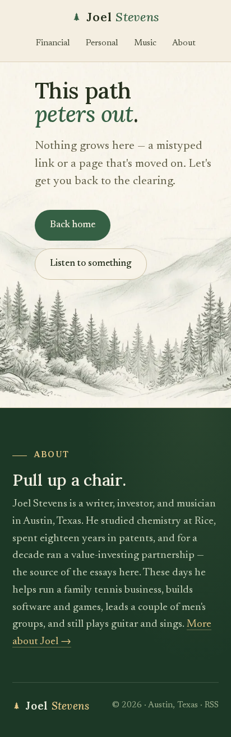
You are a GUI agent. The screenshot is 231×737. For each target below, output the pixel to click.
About (184, 43)
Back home (72, 225)
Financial (53, 43)
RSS (212, 705)
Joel (122, 17)
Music (145, 43)
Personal (102, 43)
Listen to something (91, 264)
